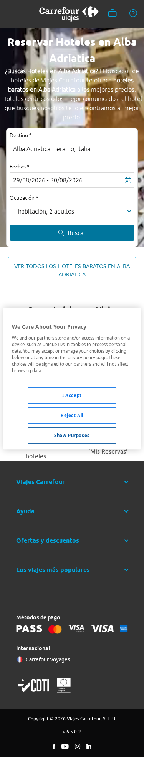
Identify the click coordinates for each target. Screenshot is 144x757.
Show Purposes (71, 435)
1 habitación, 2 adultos (43, 211)
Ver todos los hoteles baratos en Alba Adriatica (72, 270)
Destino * (21, 135)
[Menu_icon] (9, 14)
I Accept (72, 395)
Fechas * (20, 166)
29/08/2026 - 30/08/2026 (48, 180)
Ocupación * (24, 198)
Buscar (77, 232)
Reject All (72, 415)
